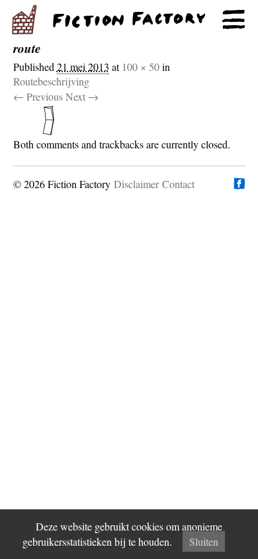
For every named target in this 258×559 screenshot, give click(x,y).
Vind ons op (238, 183)
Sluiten (203, 541)
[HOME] (129, 20)
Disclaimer (136, 184)
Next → (82, 96)
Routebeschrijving (51, 81)
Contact (178, 184)
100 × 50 (140, 67)
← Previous (38, 96)
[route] (129, 120)
